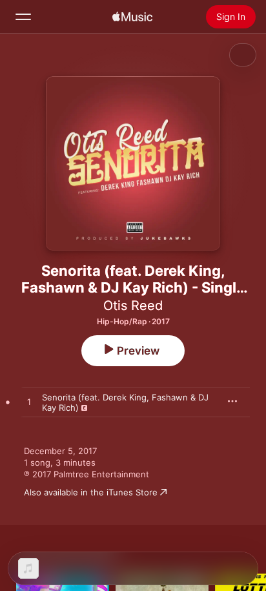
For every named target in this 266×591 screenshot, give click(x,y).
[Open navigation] (23, 17)
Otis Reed (133, 305)
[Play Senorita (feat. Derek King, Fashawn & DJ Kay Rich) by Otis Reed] (29, 402)
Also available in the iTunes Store (91, 492)
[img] (132, 17)
